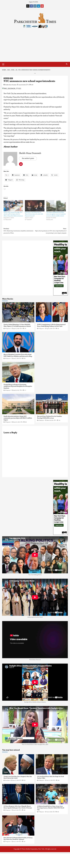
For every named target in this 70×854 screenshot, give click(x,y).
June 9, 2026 (16, 810)
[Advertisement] (35, 48)
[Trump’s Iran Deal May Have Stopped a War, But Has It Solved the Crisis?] (18, 764)
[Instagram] (35, 6)
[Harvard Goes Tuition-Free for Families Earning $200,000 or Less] (52, 404)
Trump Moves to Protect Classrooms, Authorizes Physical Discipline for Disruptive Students (18, 386)
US (4, 802)
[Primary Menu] (4, 64)
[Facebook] (31, 6)
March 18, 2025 (50, 420)
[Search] (67, 64)
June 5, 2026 (16, 841)
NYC (11, 78)
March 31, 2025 (16, 422)
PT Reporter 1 (8, 328)
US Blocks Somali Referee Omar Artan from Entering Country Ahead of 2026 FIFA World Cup (50, 808)
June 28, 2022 (22, 84)
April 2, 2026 (16, 358)
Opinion (6, 772)
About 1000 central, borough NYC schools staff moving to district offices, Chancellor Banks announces (13, 214)
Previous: (18, 231)
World (39, 772)
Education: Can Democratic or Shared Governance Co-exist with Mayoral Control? (34, 214)
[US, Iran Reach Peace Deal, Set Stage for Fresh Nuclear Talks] (52, 764)
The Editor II (8, 780)
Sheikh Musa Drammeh (10, 84)
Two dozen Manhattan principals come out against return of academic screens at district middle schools (56, 214)
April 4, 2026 (49, 328)
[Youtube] (42, 6)
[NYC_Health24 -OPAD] (60, 268)
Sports (39, 802)
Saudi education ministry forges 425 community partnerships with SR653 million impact (18, 418)
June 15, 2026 (16, 780)
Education (6, 78)
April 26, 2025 (16, 390)
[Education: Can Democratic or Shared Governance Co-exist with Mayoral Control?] (34, 205)
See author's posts (28, 158)
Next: (50, 231)
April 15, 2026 (16, 328)
